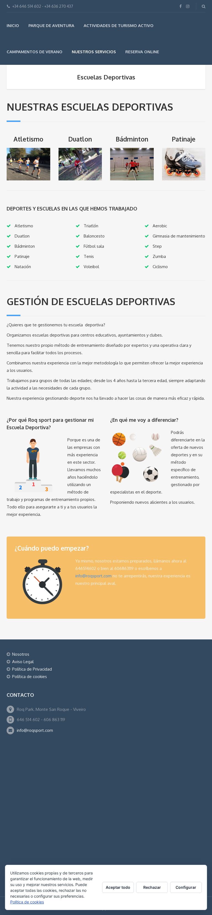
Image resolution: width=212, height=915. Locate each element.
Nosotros (20, 654)
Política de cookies (29, 676)
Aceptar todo (118, 887)
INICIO (13, 25)
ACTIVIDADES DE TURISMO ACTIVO (118, 25)
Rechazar (152, 887)
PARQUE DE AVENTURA (51, 25)
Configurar (186, 887)
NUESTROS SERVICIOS (94, 51)
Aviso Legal (23, 661)
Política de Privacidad (32, 669)
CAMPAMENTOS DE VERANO (34, 51)
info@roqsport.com (93, 575)
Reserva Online (142, 51)
